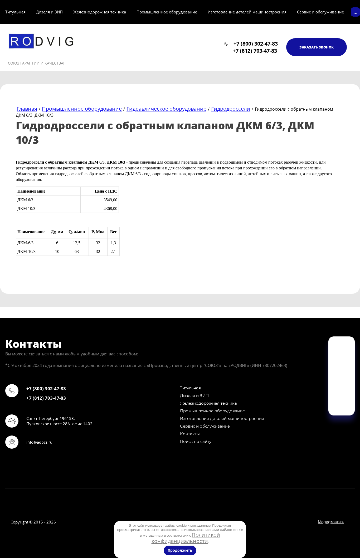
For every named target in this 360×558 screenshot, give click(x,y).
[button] (316, 47)
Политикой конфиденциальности (186, 538)
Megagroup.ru (331, 522)
